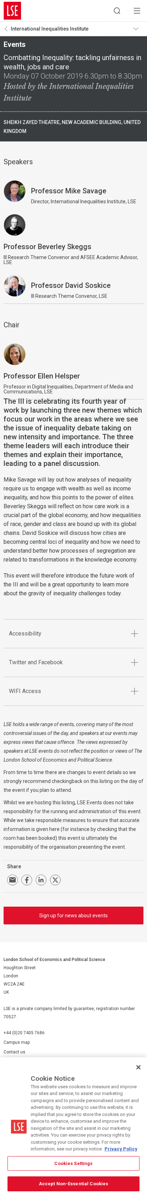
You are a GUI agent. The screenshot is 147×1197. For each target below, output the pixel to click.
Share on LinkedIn (41, 880)
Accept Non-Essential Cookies (73, 1183)
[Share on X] (55, 880)
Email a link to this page (12, 880)
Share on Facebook (26, 880)
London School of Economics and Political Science (12, 11)
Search (117, 10)
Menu (137, 10)
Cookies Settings (73, 1163)
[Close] (138, 1067)
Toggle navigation (138, 29)
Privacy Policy (121, 1149)
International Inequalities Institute (49, 29)
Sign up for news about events (73, 915)
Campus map (17, 1042)
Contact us (14, 1052)
